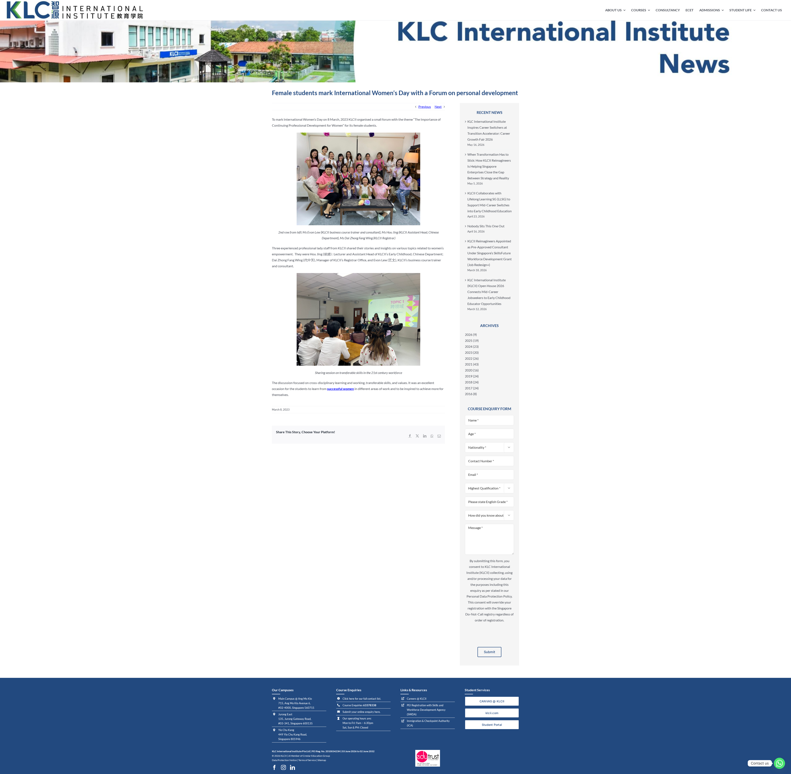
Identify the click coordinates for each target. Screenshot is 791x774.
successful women (340, 389)
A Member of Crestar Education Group (309, 755)
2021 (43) (472, 364)
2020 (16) (472, 370)
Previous (424, 107)
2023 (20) (472, 352)
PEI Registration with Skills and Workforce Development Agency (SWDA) (426, 710)
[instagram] (283, 767)
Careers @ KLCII (416, 698)
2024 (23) (472, 346)
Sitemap (321, 760)
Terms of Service (307, 760)
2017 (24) (472, 388)
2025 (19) (472, 340)
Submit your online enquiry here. (361, 711)
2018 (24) (472, 382)
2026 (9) (471, 334)
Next (438, 107)
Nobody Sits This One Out (485, 226)
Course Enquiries (359, 705)
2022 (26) (472, 358)
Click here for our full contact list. (362, 698)
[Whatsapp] (779, 763)
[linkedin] (292, 767)
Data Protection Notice (284, 760)
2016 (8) (471, 394)
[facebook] (274, 767)
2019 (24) (472, 376)
